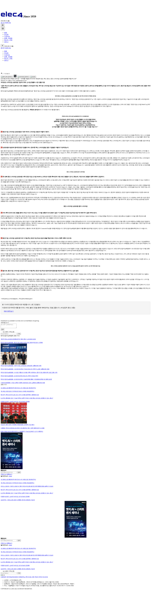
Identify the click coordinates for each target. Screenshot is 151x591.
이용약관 (3, 577)
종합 (5, 32)
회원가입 (8, 22)
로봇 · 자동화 (8, 38)
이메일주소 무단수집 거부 (26, 577)
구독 (19, 333)
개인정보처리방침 (12, 577)
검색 (19, 472)
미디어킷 (45, 577)
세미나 (6, 42)
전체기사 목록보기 (6, 474)
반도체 (6, 34)
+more (10, 476)
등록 (2, 329)
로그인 (3, 22)
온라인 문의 (38, 577)
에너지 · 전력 (8, 40)
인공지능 (7, 36)
